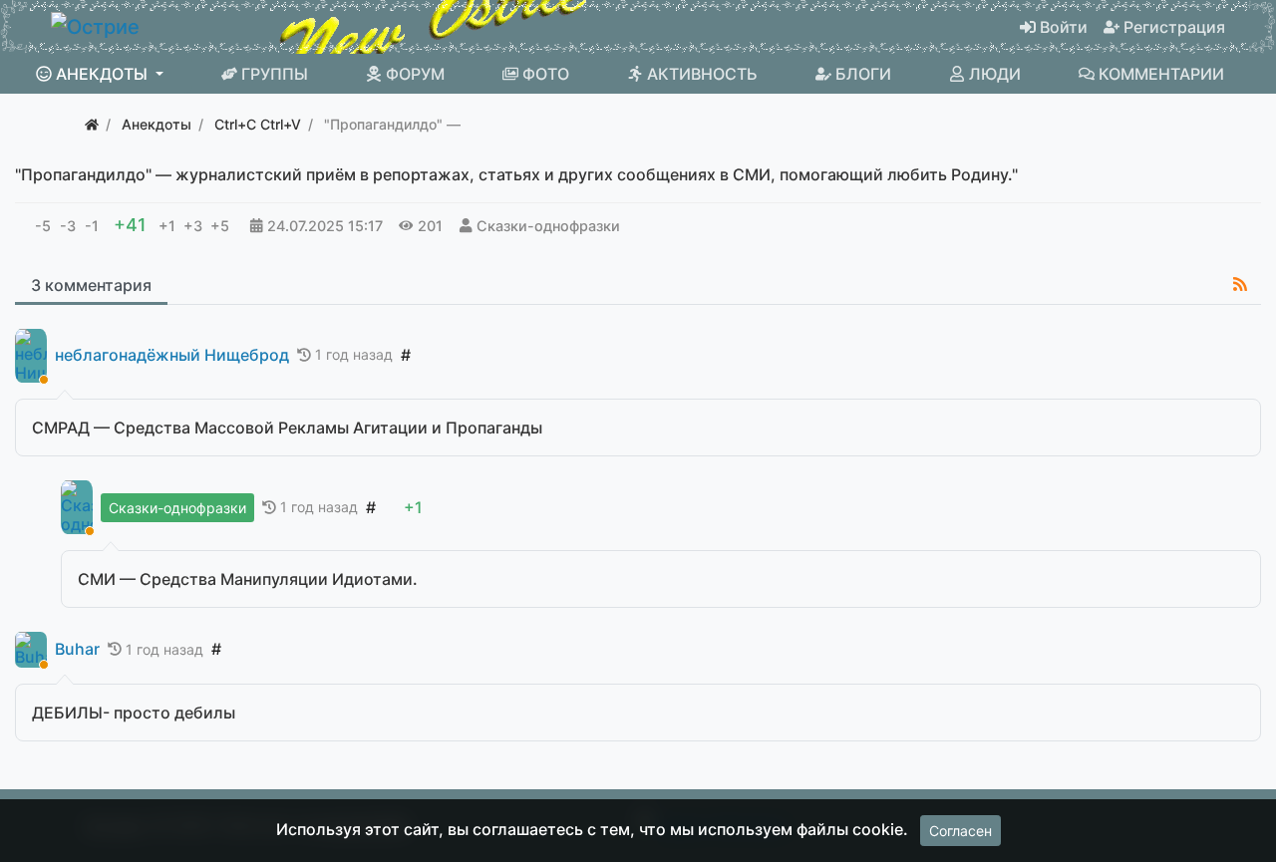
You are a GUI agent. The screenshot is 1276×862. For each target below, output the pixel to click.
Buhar (77, 649)
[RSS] (1240, 284)
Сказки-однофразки (548, 225)
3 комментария (91, 285)
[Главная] (92, 124)
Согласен (960, 830)
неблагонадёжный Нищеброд (172, 355)
